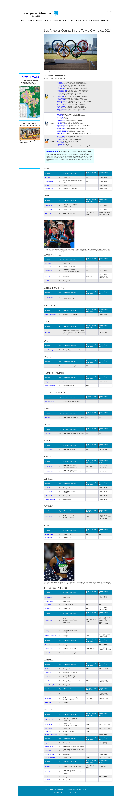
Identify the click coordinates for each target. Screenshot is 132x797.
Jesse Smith (48, 766)
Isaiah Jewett (48, 631)
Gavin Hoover (48, 298)
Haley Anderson (49, 382)
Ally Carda (47, 488)
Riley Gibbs (48, 433)
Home (45, 26)
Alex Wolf (47, 780)
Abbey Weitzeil (61, 133)
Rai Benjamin (60, 82)
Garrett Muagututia (50, 685)
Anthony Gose (61, 123)
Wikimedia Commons (76, 252)
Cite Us (51, 789)
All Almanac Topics (52, 26)
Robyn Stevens (49, 653)
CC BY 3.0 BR (54, 585)
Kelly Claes (48, 263)
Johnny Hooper (49, 746)
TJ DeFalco (48, 672)
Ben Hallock (48, 731)
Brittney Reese (61, 128)
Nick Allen (59, 114)
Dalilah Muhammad (62, 101)
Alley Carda (60, 117)
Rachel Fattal (60, 85)
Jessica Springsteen (62, 131)
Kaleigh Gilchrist (61, 88)
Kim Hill (59, 93)
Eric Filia (59, 122)
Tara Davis (48, 604)
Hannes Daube (49, 719)
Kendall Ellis (60, 84)
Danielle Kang (49, 350)
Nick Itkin (59, 141)
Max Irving (48, 750)
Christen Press (61, 144)
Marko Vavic (48, 772)
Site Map (78, 789)
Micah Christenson (50, 669)
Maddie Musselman (62, 103)
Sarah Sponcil (48, 281)
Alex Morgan (60, 143)
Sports (58, 26)
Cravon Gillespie (49, 627)
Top (46, 789)
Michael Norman (61, 104)
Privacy (68, 789)
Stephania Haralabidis (63, 90)
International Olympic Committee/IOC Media (78, 71)
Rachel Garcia (60, 119)
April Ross (59, 107)
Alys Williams (60, 111)
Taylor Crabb (48, 266)
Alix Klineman (60, 96)
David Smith (48, 698)
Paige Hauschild (61, 92)
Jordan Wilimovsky (50, 385)
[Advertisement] (66, 5)
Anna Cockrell (49, 601)
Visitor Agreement (59, 789)
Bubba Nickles (61, 127)
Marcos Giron (48, 537)
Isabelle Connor (49, 401)
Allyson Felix (60, 87)
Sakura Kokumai (49, 366)
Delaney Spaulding (62, 130)
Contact (85, 789)
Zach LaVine (60, 98)
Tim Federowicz (61, 120)
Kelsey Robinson (61, 106)
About (73, 789)
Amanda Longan (61, 100)
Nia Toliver (48, 417)
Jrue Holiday (60, 95)
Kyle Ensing (48, 676)
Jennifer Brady (49, 534)
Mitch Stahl (48, 703)
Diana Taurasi (61, 109)
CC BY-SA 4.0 (67, 252)
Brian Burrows (61, 136)
